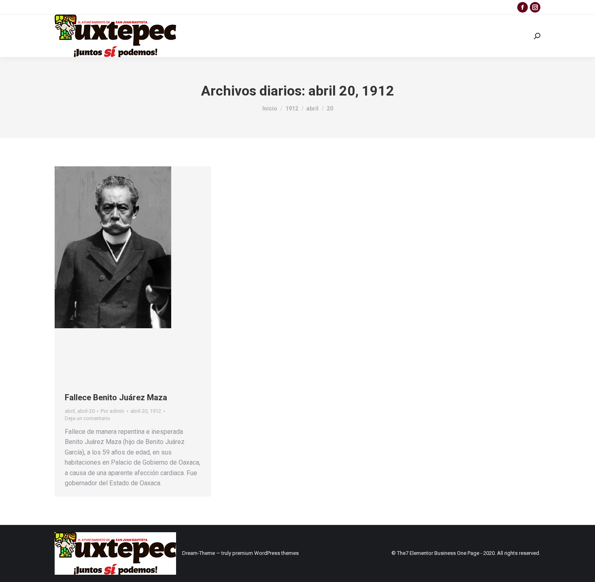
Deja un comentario (87, 418)
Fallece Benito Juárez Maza (116, 397)
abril (70, 411)
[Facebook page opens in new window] (522, 7)
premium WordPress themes (265, 553)
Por (112, 411)
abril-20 (86, 411)
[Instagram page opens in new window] (535, 7)
